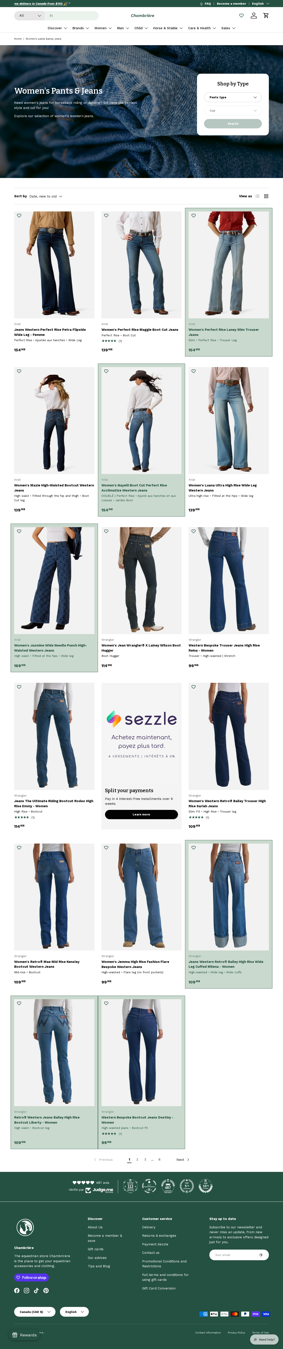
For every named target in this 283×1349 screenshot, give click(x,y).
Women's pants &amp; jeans (43, 38)
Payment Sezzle (155, 1244)
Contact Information (208, 1332)
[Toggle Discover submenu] (65, 28)
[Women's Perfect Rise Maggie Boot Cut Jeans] (141, 265)
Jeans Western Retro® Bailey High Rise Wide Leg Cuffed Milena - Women (226, 964)
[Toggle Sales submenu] (233, 28)
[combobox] (56, 15)
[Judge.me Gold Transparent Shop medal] (149, 1186)
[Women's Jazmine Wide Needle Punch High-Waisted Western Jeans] (54, 580)
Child (138, 28)
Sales (225, 28)
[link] (103, 1159)
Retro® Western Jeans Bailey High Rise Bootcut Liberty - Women (47, 1119)
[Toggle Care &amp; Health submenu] (214, 28)
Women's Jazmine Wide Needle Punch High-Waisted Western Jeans (50, 647)
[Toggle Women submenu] (110, 28)
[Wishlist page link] (241, 15)
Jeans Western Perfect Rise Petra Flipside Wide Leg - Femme (50, 332)
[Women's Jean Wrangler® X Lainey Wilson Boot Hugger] (141, 580)
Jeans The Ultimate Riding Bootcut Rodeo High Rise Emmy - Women (53, 803)
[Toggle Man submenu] (127, 28)
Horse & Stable (165, 28)
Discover (55, 28)
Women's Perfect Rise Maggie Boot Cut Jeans (139, 330)
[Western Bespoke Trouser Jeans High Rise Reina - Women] (229, 580)
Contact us (150, 1253)
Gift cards (95, 1249)
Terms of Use (260, 1332)
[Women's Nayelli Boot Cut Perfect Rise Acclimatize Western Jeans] (141, 420)
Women (100, 28)
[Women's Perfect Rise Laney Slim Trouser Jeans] (229, 265)
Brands (78, 28)
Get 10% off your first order (34, 3)
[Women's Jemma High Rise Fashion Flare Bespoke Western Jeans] (141, 897)
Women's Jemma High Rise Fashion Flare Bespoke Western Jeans (135, 964)
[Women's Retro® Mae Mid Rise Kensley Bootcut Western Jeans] (54, 897)
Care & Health (199, 28)
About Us (95, 1227)
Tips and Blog (99, 1266)
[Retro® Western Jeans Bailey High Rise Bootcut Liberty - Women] (54, 1052)
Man (120, 28)
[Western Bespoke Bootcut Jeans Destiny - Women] (141, 1052)
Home (18, 38)
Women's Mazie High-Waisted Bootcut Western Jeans (54, 487)
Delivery (148, 1227)
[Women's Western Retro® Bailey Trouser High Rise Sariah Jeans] (229, 736)
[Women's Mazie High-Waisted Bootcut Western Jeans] (54, 420)
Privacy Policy (236, 1332)
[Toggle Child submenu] (146, 28)
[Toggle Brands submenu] (87, 28)
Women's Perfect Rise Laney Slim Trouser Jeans (224, 332)
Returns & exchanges (159, 1236)
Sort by (20, 196)
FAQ (208, 3)
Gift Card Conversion (159, 1288)
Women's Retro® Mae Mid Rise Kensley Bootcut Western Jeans (46, 964)
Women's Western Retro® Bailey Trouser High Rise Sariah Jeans (227, 803)
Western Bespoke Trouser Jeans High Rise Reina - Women (224, 647)
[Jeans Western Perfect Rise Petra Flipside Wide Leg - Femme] (54, 265)
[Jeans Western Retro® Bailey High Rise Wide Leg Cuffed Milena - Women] (229, 897)
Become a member (231, 3)
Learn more (141, 814)
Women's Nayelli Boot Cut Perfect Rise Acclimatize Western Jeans (134, 487)
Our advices (97, 1258)
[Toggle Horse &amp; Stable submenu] (181, 28)
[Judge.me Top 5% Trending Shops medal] (187, 1186)
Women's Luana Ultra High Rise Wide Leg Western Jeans (223, 487)
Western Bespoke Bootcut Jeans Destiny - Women (137, 1119)
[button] (266, 15)
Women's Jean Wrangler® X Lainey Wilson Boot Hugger (141, 647)
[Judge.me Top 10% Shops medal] (206, 1186)
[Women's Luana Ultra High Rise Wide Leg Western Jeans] (229, 420)
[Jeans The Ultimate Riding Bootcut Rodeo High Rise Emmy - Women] (54, 736)
